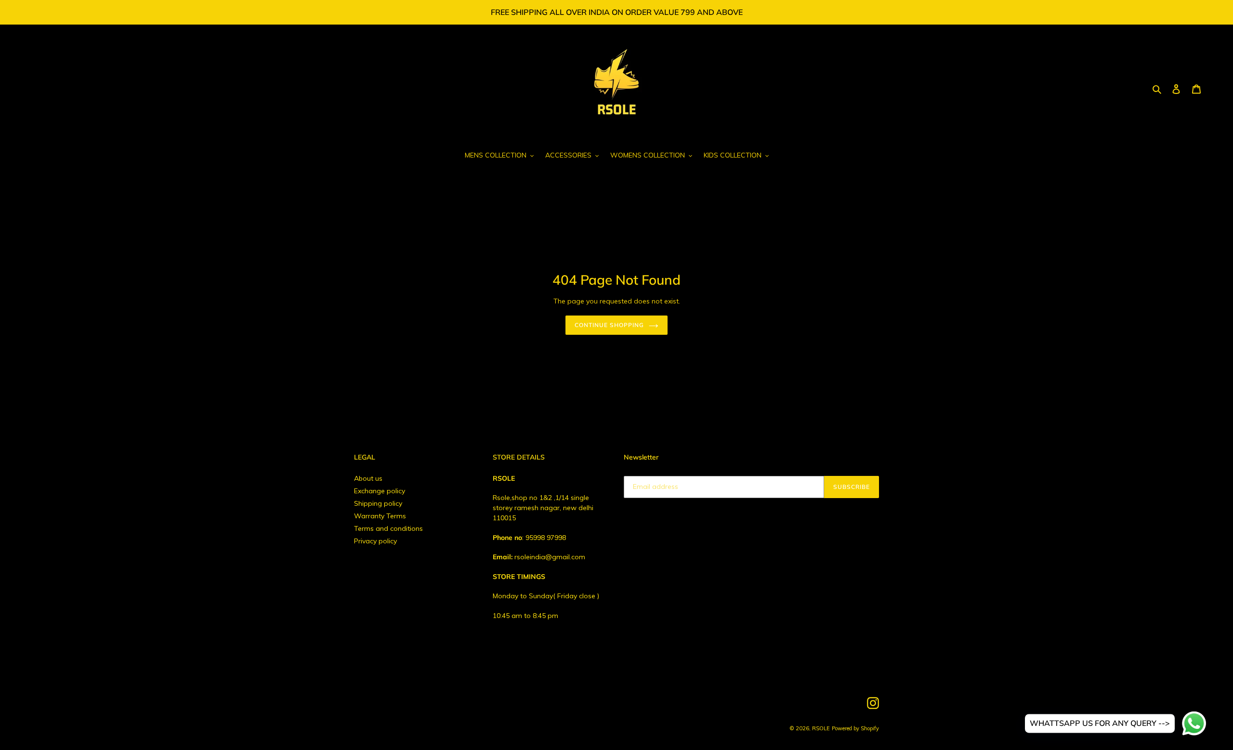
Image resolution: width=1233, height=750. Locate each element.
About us (368, 478)
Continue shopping (609, 325)
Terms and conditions (388, 528)
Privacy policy (375, 541)
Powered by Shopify (855, 728)
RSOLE (821, 728)
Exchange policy (379, 491)
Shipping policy (378, 503)
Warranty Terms (380, 516)
